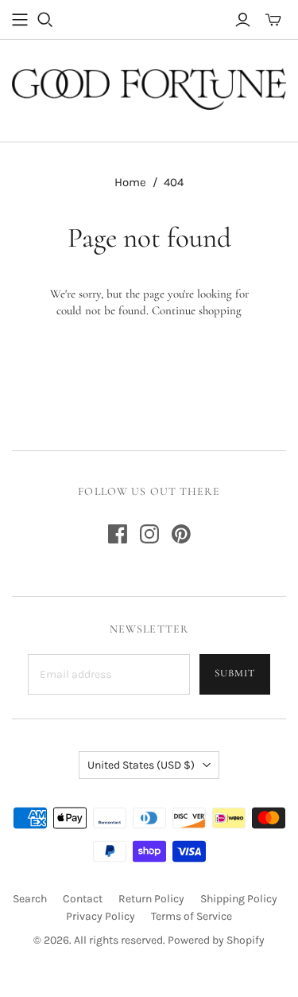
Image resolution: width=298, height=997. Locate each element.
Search (30, 898)
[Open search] (45, 20)
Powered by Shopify (216, 940)
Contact (83, 898)
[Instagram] (149, 533)
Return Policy (151, 898)
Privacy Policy (100, 916)
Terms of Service (191, 916)
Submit (235, 673)
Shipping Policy (238, 898)
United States (141, 765)
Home (130, 182)
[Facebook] (117, 533)
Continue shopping (197, 310)
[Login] (242, 20)
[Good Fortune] (149, 87)
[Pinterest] (181, 533)
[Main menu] (20, 20)
